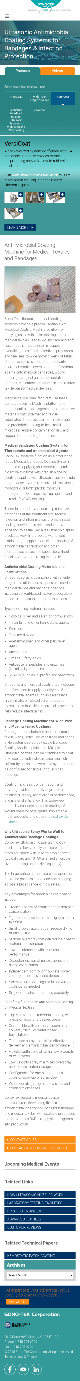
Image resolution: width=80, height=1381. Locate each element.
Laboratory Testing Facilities (34, 1203)
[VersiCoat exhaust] (55, 197)
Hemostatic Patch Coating (31, 1256)
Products (23, 71)
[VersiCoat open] (13, 197)
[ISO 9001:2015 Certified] (17, 1325)
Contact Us (18, 1302)
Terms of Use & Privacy (20, 1356)
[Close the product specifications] (40, 235)
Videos (57, 71)
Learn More (18, 227)
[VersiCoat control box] (13, 213)
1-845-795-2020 (26, 1342)
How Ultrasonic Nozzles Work (35, 175)
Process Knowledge (25, 1211)
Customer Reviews (24, 1227)
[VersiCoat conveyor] (34, 197)
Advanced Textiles (24, 1219)
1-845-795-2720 (22, 1347)
